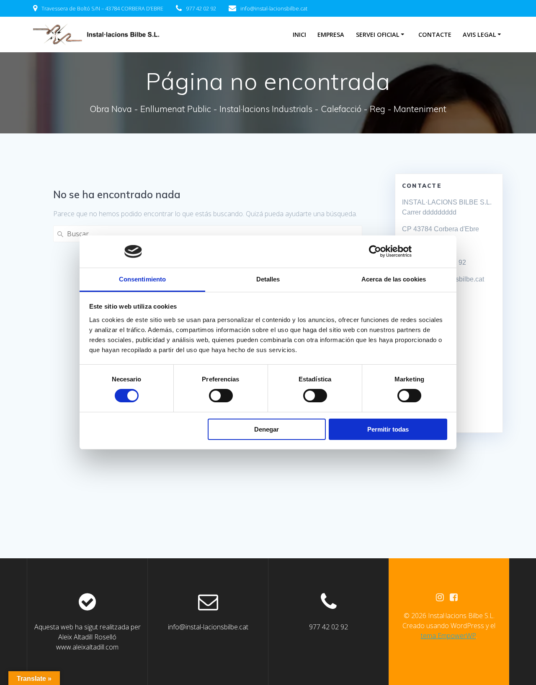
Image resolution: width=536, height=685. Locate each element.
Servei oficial (377, 34)
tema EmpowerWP (448, 635)
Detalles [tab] (268, 279)
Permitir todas (388, 429)
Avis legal (479, 34)
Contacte (434, 34)
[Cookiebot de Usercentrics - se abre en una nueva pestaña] (375, 251)
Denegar (266, 429)
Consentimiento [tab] (142, 279)
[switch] (221, 394)
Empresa (330, 34)
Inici (299, 34)
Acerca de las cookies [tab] (393, 279)
